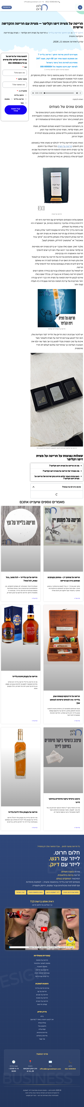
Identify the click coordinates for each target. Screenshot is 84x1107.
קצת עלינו (42, 1029)
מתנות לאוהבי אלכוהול (42, 963)
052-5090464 (70, 1069)
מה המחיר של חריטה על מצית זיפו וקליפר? (61, 471)
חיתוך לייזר (78, 33)
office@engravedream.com (50, 1069)
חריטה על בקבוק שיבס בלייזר (24, 676)
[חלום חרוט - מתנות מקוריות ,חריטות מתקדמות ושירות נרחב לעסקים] (42, 7)
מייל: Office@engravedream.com (34, 2)
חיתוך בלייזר (19, 95)
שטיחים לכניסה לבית (42, 973)
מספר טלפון (22, 79)
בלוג (42, 1016)
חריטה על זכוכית (42, 1001)
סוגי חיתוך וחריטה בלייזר (59, 33)
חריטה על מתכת (42, 998)
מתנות (7, 99)
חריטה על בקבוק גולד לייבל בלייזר (22, 812)
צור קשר (42, 1039)
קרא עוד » (77, 598)
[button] (80, 7)
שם (25, 67)
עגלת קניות (42, 1023)
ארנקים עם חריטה (42, 970)
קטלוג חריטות (42, 1004)
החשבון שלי (42, 1026)
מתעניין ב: (22, 91)
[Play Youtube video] (44, 929)
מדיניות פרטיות (42, 1033)
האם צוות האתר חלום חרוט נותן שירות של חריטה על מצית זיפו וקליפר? (57, 477)
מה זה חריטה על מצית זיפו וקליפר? (64, 465)
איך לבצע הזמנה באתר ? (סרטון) (42, 1019)
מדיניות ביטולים (42, 1036)
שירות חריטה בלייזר (42, 988)
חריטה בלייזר (19, 99)
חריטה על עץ (42, 991)
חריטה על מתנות (42, 960)
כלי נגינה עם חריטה (42, 976)
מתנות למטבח (42, 967)
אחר (22, 103)
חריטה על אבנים (42, 995)
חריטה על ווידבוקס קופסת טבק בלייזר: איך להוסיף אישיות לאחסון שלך (65, 700)
